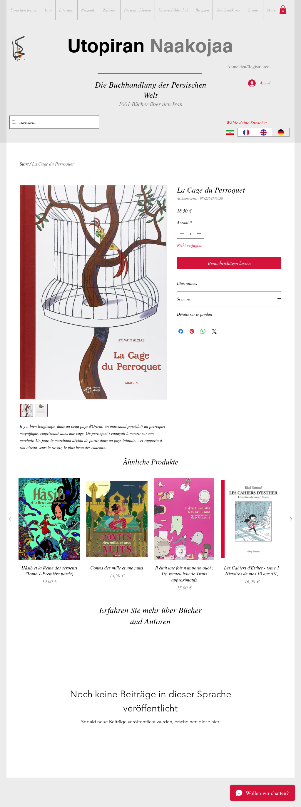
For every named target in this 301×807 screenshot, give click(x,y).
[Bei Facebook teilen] (180, 331)
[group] (150, 534)
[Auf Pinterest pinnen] (191, 331)
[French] (246, 132)
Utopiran (150, 45)
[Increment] (199, 233)
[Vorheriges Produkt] (10, 518)
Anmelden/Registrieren (248, 66)
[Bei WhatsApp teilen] (203, 331)
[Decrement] (181, 233)
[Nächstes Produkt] (291, 518)
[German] (280, 132)
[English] (263, 132)
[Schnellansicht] (49, 519)
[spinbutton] (190, 233)
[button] (283, 9)
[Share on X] (214, 331)
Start (24, 164)
